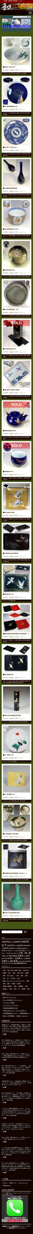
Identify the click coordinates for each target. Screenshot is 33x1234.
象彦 (17, 682)
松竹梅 (24, 396)
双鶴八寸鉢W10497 (10, 67)
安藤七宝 (27, 919)
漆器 (10, 355)
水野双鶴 (25, 840)
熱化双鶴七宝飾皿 (10, 512)
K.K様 (4, 1102)
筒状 (21, 721)
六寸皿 (12, 761)
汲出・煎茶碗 (24, 478)
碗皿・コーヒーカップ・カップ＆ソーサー (14, 981)
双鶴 (25, 73)
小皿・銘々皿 (22, 113)
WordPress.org (6, 1185)
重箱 (11, 989)
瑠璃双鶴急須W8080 (10, 430)
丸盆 (16, 950)
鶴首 (6, 196)
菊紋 (26, 721)
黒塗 (6, 641)
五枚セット (25, 950)
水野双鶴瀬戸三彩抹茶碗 (11, 834)
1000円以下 (13, 113)
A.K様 (4, 1087)
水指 (17, 975)
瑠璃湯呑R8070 (9, 471)
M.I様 (4, 1048)
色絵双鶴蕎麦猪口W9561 (12, 229)
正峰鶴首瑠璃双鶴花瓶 (11, 188)
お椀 (4, 970)
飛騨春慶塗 (20, 963)
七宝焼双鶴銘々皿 (10, 794)
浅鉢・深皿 (23, 958)
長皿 (14, 600)
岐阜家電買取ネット (25, 1013)
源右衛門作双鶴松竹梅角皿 (12, 390)
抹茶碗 (10, 840)
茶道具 (14, 840)
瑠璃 (6, 114)
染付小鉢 (4, 958)
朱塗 (23, 640)
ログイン (5, 1182)
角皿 (6, 397)
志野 (10, 956)
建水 (9, 973)
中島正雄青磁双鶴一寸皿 (11, 309)
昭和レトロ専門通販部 (8, 1016)
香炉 (28, 989)
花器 (10, 194)
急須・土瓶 (11, 437)
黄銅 (27, 879)
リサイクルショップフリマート (11, 1005)
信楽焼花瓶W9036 (10, 270)
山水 (6, 956)
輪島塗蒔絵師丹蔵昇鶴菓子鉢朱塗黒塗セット (17, 633)
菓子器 (20, 961)
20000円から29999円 (17, 919)
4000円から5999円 (15, 948)
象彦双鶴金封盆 (9, 674)
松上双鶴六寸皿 (9, 755)
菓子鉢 (19, 983)
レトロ (20, 1)
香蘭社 (25, 963)
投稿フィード (13, 1182)
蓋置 (15, 986)
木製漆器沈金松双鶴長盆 (11, 553)
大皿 (17, 953)
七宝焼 (12, 800)
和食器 (15, 1)
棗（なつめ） (10, 975)
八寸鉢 (21, 73)
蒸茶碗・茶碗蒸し (7, 986)
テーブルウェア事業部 (8, 1002)
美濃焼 (4, 961)
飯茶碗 (18, 840)
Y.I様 (4, 1075)
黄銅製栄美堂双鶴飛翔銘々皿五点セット (16, 873)
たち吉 (8, 950)
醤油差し (5, 989)
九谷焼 (19, 950)
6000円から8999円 (15, 315)
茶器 (4, 438)
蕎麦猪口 (14, 235)
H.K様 (4, 1172)
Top (5, 1)
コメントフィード (23, 1182)
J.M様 (4, 1034)
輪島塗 (28, 640)
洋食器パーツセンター (22, 1016)
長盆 (6, 561)
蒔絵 (25, 640)
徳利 (14, 973)
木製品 (28, 355)
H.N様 (4, 1059)
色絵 (8, 961)
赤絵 (4, 963)
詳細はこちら (22, 70)
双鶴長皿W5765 (9, 594)
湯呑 (10, 235)
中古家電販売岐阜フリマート (10, 1013)
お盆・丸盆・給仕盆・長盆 (15, 681)
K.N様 (4, 1118)
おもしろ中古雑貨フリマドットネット (12, 1000)
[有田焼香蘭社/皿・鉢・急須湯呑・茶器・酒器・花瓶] (6, 27)
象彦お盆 (21, 682)
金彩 (7, 963)
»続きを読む (14, 1031)
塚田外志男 (17, 721)
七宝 (25, 518)
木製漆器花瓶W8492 (10, 349)
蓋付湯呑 (25, 961)
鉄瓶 (15, 989)
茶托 (8, 983)
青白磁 (12, 963)
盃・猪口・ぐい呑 (15, 978)
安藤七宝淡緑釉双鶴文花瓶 (12, 912)
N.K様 (4, 1131)
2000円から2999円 (15, 73)
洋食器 (10, 1)
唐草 (15, 953)
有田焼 (14, 956)
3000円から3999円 (15, 396)
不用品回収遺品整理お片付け (10, 1008)
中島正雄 (22, 315)
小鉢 (3, 956)
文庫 (4, 975)
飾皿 (6, 520)
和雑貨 (10, 518)
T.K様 (4, 1157)
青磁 (29, 315)
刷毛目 (8, 953)
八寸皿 (21, 153)
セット (13, 640)
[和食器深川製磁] (16, 27)
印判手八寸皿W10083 (11, 147)
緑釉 (4, 920)
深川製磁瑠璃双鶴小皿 (11, 106)
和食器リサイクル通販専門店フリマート (13, 1226)
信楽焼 (23, 276)
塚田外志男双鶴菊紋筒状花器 (13, 715)
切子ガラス (26, 970)
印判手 (25, 153)
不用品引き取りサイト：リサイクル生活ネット (15, 1010)
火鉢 (4, 978)
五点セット (13, 879)
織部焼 (28, 958)
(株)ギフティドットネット (9, 997)
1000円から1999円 (15, 153)
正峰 (25, 194)
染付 (28, 956)
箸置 (28, 981)
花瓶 (29, 276)
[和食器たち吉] (26, 27)
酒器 (26, 986)
